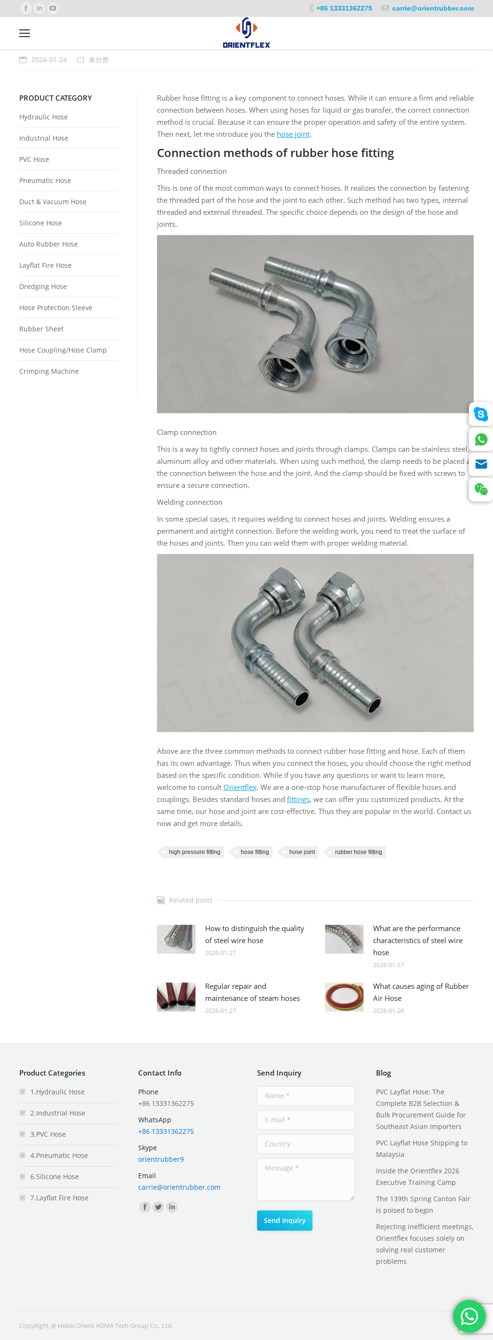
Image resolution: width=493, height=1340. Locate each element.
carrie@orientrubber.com (433, 8)
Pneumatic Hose (45, 180)
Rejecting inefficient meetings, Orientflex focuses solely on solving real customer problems (424, 1244)
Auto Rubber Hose (48, 244)
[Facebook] (26, 8)
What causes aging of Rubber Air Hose (421, 992)
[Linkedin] (39, 8)
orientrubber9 (161, 1159)
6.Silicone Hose (54, 1176)
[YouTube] (53, 8)
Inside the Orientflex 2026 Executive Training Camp (417, 1176)
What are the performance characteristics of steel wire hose (418, 940)
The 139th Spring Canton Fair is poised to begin (423, 1204)
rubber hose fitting (358, 852)
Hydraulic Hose (43, 116)
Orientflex (240, 787)
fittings (298, 799)
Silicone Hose (40, 222)
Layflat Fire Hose (45, 265)
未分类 (99, 59)
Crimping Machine (49, 371)
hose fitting (255, 852)
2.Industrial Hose (57, 1112)
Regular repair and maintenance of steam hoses (252, 992)
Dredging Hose (43, 286)
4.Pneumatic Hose (59, 1155)
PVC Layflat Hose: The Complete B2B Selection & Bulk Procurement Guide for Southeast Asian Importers (421, 1109)
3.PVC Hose (48, 1134)
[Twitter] (158, 1207)
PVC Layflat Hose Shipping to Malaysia (421, 1148)
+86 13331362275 (344, 8)
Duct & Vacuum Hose (53, 201)
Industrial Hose (43, 138)
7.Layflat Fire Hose (59, 1197)
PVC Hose (34, 159)
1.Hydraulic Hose (57, 1091)
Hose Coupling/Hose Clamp (63, 350)
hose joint (293, 134)
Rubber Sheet (41, 328)
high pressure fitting (195, 852)
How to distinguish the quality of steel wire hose (254, 934)
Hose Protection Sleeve (55, 307)
